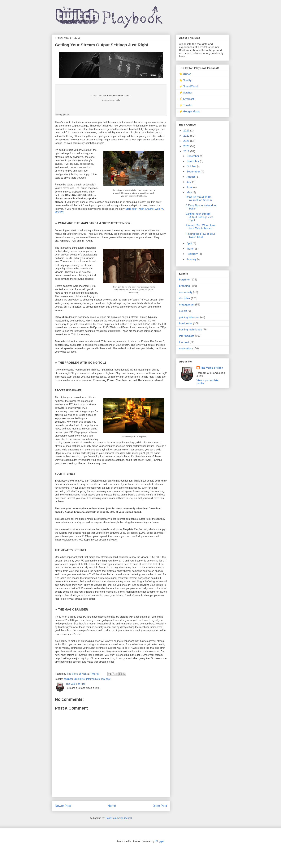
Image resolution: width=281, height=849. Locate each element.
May (189, 192)
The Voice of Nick (211, 367)
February (192, 253)
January (192, 259)
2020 (186, 146)
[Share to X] (117, 674)
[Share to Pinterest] (124, 674)
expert (183, 310)
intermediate (93, 678)
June (190, 187)
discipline (79, 678)
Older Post (160, 805)
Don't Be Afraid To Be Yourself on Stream (199, 198)
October (192, 166)
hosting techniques (190, 329)
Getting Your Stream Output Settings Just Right (199, 217)
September (194, 171)
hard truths (185, 323)
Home (112, 805)
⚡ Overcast (186, 98)
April (190, 243)
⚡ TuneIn (185, 105)
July (189, 181)
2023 (186, 130)
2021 (186, 140)
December (193, 155)
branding (184, 285)
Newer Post (63, 805)
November (193, 161)
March (191, 248)
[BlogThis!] (113, 674)
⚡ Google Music (189, 111)
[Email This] (109, 674)
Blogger (159, 841)
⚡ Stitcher (185, 92)
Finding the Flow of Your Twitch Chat (200, 235)
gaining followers (189, 317)
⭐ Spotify (185, 80)
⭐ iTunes (185, 73)
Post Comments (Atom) (119, 818)
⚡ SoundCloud (188, 86)
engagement (186, 304)
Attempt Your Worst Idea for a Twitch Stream (200, 227)
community (185, 292)
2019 (186, 151)
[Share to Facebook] (120, 674)
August (191, 176)
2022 (186, 135)
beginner (68, 678)
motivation (185, 348)
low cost (105, 678)
